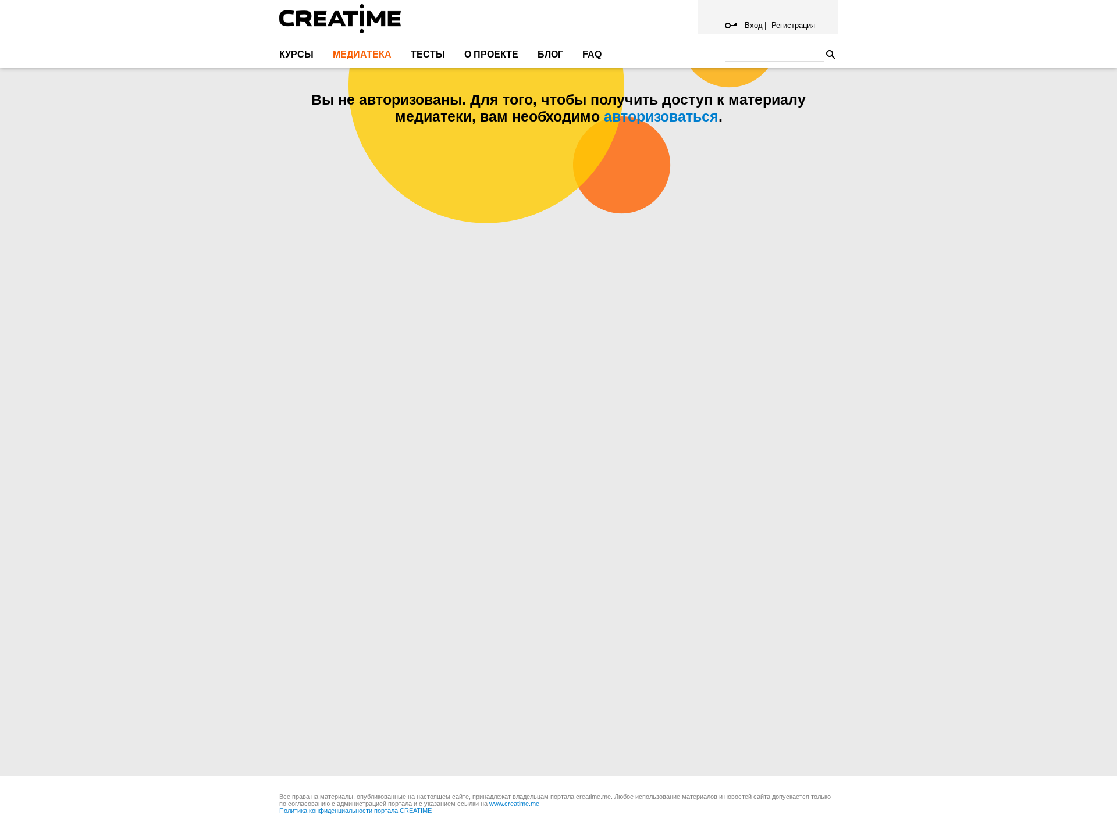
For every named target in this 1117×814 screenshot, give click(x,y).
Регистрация (793, 25)
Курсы (296, 54)
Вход (754, 25)
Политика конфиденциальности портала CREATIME (355, 810)
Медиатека (362, 54)
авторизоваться (661, 116)
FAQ (592, 54)
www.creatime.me (514, 803)
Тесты (428, 54)
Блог (550, 54)
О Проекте (491, 54)
